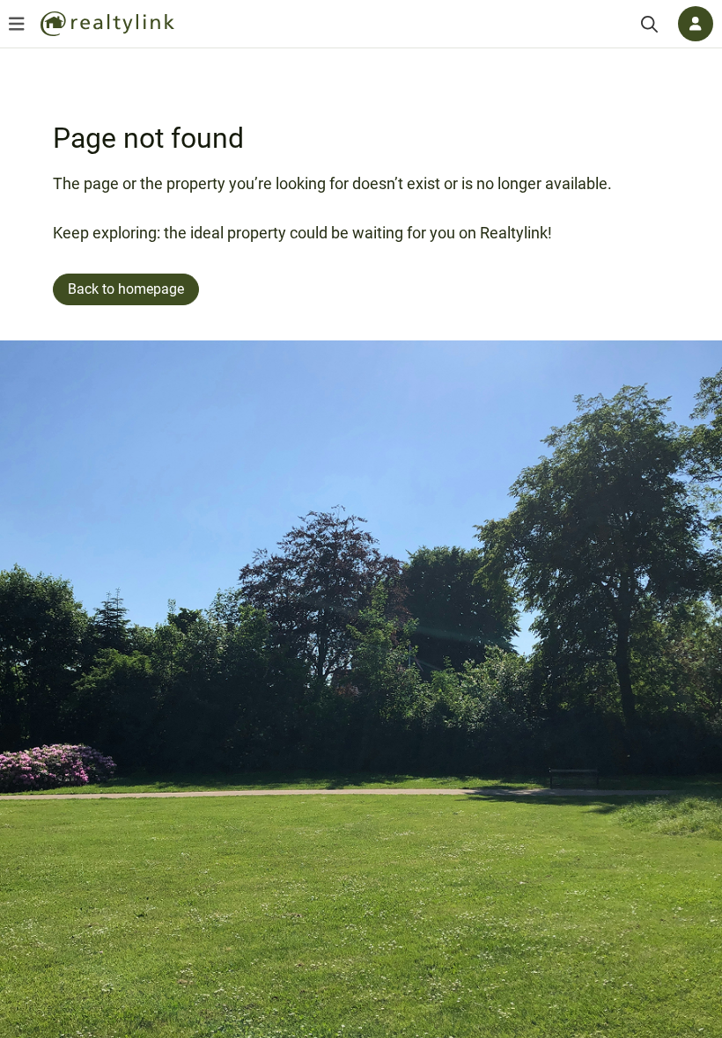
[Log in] (695, 23)
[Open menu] (16, 23)
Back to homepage (126, 289)
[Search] (649, 24)
